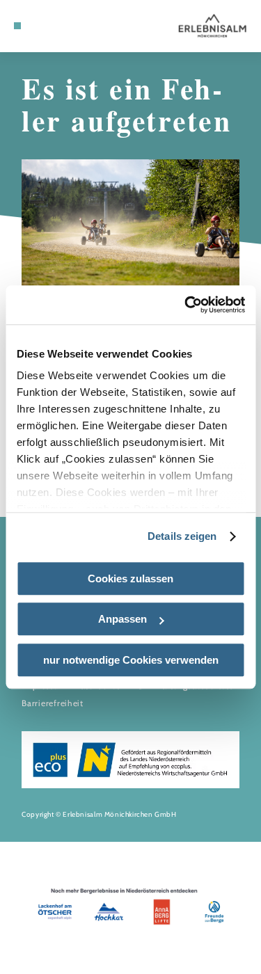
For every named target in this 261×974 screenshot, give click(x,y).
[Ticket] (38, 25)
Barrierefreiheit (53, 703)
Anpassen (122, 619)
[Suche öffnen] (70, 25)
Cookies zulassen (130, 578)
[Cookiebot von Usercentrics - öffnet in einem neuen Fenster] (186, 305)
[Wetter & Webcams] (48, 25)
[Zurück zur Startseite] (212, 26)
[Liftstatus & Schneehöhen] (59, 25)
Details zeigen (182, 536)
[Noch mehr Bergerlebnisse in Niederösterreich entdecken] (130, 908)
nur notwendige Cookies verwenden (131, 660)
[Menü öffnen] (17, 25)
